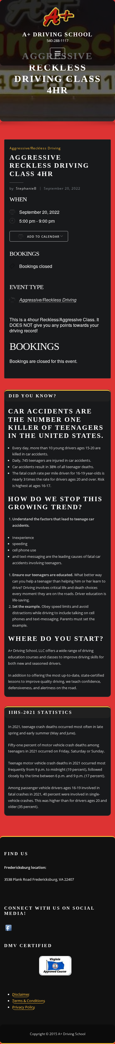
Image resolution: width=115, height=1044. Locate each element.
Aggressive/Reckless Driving (35, 148)
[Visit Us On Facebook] (8, 927)
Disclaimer (20, 994)
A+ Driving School (57, 34)
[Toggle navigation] (57, 53)
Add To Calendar (42, 236)
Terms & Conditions (28, 1000)
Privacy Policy (23, 1007)
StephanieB (23, 188)
